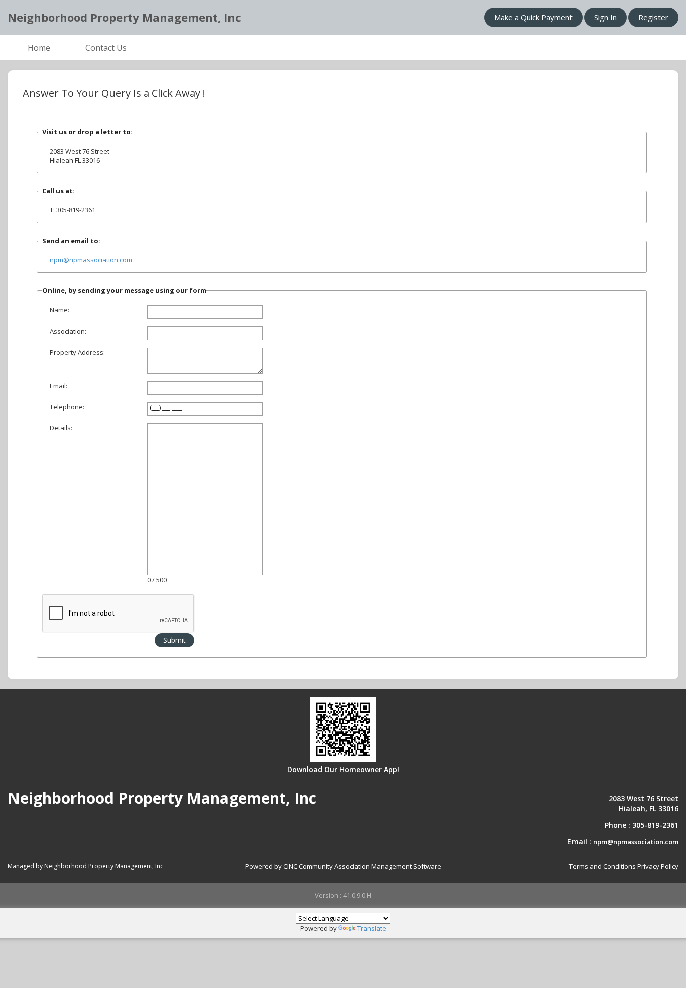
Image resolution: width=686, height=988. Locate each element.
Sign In (605, 17)
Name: (59, 309)
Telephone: (67, 406)
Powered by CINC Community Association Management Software (343, 866)
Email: (58, 385)
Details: (61, 427)
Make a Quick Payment (533, 17)
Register (653, 17)
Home (39, 47)
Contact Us (106, 47)
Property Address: (77, 352)
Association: (68, 331)
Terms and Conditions (602, 866)
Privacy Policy (657, 866)
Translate (371, 928)
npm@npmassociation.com (91, 259)
